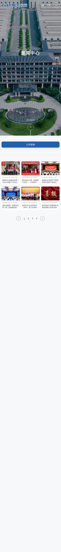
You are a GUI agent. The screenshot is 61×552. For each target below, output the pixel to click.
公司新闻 (30, 144)
